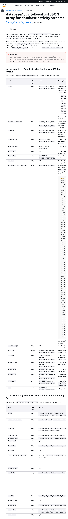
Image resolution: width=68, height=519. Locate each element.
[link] (29, 10)
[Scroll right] (56, 5)
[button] (11, 29)
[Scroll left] (13, 5)
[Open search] (64, 5)
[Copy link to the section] (5, 69)
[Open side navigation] (2, 10)
